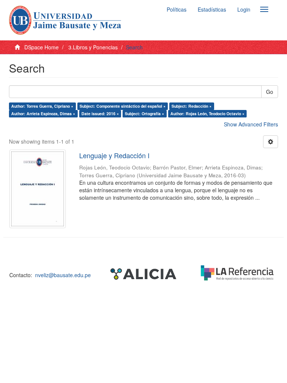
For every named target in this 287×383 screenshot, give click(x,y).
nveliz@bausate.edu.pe (63, 275)
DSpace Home (41, 47)
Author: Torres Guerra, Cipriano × (42, 106)
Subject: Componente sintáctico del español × (123, 106)
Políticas (176, 9)
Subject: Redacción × (192, 106)
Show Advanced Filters (251, 124)
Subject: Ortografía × (144, 113)
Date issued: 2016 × (100, 113)
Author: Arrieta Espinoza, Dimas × (43, 113)
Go (269, 91)
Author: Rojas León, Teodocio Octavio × (207, 113)
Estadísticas (212, 9)
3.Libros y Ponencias (93, 47)
